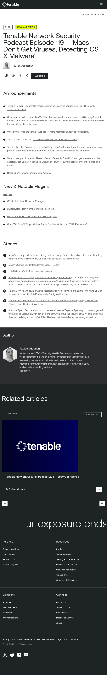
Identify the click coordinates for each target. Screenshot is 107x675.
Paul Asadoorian (25, 65)
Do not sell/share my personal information (35, 639)
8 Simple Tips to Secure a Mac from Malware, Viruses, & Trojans (40, 310)
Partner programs (10, 564)
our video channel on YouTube (33, 117)
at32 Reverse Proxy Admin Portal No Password (30, 209)
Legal (59, 639)
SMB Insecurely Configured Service (50, 294)
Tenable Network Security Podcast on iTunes (55, 139)
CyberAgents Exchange (66, 580)
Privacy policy (9, 639)
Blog (8, 27)
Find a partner (9, 554)
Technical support (64, 554)
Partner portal (9, 559)
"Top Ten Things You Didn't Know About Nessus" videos (48, 120)
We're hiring (13, 132)
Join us (59, 623)
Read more (25, 370)
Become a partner (11, 549)
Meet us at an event (65, 618)
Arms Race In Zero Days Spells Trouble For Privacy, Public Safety (40, 277)
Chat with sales (63, 612)
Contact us (61, 602)
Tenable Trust (62, 575)
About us (7, 602)
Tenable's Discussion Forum (45, 162)
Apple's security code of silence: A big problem (31, 255)
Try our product (63, 607)
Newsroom (7, 612)
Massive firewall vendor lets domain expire (29, 265)
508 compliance (71, 639)
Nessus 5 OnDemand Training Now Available (29, 173)
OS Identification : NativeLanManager (25, 201)
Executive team (10, 607)
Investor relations (10, 618)
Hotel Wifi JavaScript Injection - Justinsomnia (30, 271)
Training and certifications (67, 559)
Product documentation (66, 564)
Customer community (66, 570)
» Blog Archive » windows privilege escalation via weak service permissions (45, 290)
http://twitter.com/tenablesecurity (70, 147)
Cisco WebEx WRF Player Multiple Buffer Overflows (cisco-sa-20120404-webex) (47, 224)
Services (60, 549)
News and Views (25, 27)
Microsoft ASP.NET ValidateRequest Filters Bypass (32, 216)
